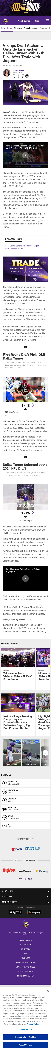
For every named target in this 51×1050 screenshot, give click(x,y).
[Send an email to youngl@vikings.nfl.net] (27, 76)
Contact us (25, 949)
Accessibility (25, 945)
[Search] (42, 21)
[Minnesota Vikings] (25, 924)
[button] (25, 155)
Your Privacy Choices (25, 967)
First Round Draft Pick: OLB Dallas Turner (24, 356)
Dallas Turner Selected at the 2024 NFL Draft (25, 466)
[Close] (48, 991)
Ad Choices (25, 958)
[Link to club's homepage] (5, 19)
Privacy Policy (25, 940)
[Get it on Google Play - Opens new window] (34, 913)
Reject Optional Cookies (25, 1037)
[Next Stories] (45, 753)
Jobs (25, 953)
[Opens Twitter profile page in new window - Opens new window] (18, 76)
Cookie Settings (25, 971)
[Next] (33, 405)
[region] (25, 1018)
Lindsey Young (18, 70)
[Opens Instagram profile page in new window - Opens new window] (22, 76)
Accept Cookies (25, 1045)
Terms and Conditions (25, 962)
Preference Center (25, 976)
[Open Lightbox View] (25, 396)
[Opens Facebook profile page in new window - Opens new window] (14, 76)
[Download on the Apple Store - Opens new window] (15, 912)
